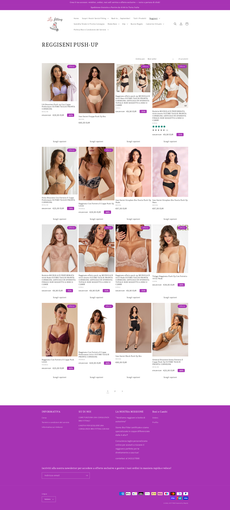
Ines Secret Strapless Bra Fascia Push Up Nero (170, 201)
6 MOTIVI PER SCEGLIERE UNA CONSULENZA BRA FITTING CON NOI (94, 427)
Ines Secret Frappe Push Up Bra (92, 116)
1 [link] (107, 391)
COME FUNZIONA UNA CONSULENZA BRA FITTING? (94, 419)
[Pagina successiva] (122, 391)
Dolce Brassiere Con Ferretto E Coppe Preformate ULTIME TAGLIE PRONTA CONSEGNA (58, 200)
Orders (155, 417)
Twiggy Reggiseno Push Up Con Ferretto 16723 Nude (169, 277)
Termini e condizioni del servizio (55, 422)
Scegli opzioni (59, 141)
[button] (95, 18)
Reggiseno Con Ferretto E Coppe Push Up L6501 (96, 205)
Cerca (44, 417)
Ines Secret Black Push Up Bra (128, 356)
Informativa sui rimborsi (52, 427)
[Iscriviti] (87, 475)
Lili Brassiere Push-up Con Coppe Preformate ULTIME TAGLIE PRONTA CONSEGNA (58, 106)
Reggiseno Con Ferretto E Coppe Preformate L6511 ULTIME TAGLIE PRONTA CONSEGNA (94, 354)
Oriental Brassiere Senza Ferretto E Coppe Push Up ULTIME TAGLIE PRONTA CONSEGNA (167, 362)
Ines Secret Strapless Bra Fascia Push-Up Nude (133, 201)
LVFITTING (172, 503)
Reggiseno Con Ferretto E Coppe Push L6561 (58, 361)
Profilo (155, 422)
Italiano (47, 499)
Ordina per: (140, 59)
